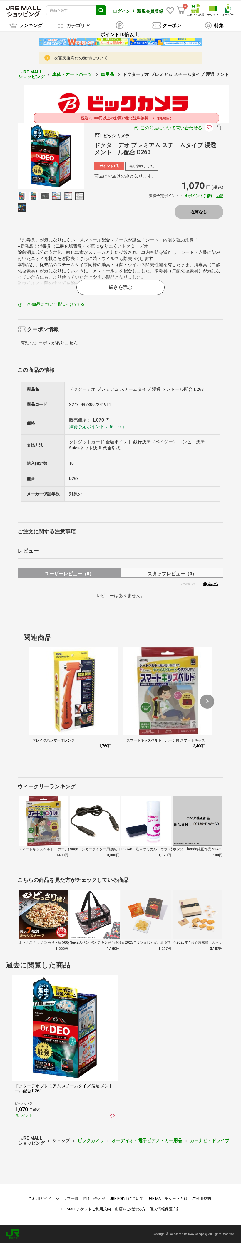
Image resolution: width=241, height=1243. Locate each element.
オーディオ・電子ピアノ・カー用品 (147, 1140)
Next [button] (64, 156)
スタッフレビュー (172, 573)
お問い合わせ (94, 1198)
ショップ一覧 (67, 1198)
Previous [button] (37, 156)
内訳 (219, 196)
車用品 (108, 74)
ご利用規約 (201, 1198)
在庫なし (199, 211)
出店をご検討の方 (130, 1209)
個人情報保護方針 (165, 1209)
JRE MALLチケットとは (168, 1198)
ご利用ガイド (40, 1198)
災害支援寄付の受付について (81, 58)
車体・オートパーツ (72, 74)
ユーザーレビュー (69, 573)
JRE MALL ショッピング (31, 74)
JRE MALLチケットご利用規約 (85, 1209)
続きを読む (120, 287)
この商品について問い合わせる (171, 127)
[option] (51, 156)
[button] (207, 701)
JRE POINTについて (126, 1198)
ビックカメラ (91, 1140)
